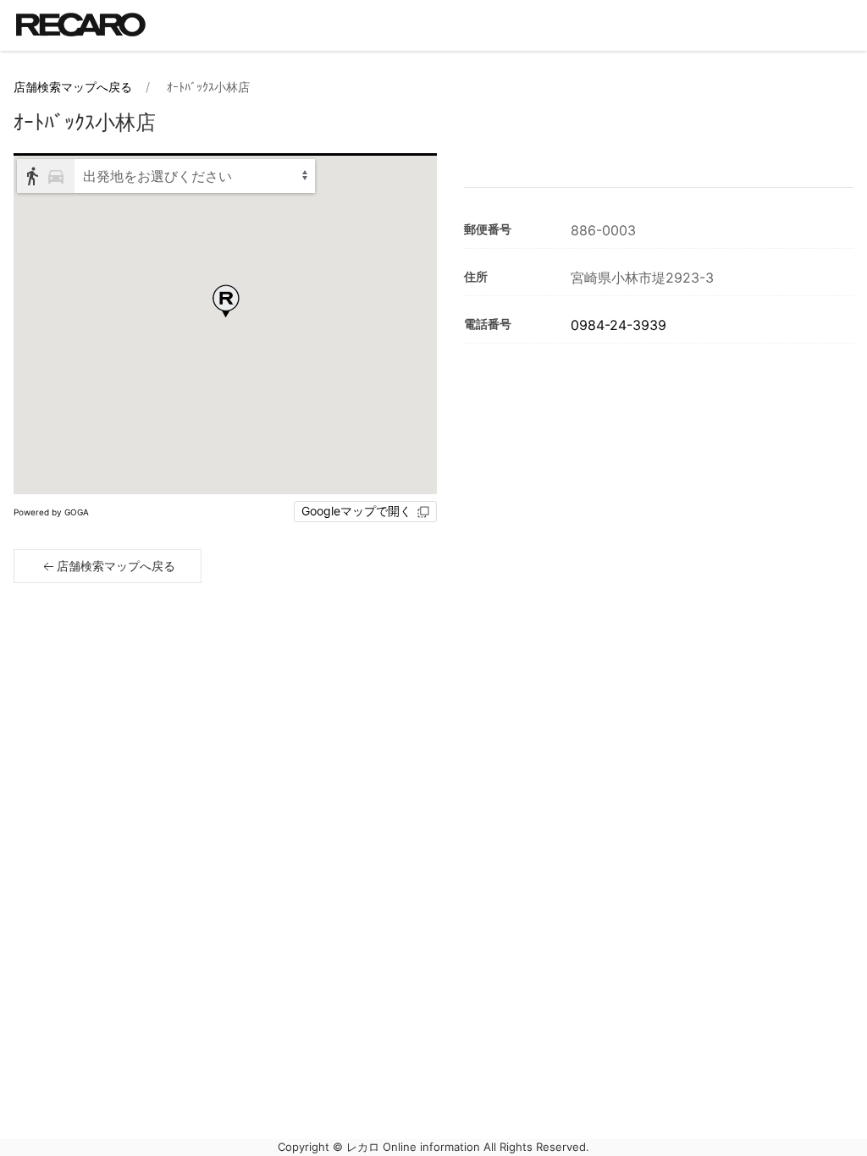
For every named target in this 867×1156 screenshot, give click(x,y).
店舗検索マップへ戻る (73, 87)
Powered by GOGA (51, 512)
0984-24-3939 (618, 325)
